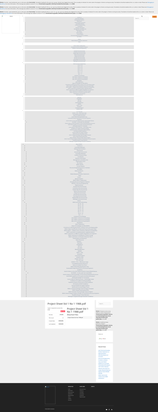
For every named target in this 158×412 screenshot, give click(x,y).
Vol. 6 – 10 (80, 73)
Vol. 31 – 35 (80, 66)
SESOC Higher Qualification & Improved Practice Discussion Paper (80, 85)
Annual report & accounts (80, 22)
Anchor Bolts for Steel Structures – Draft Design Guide (80, 127)
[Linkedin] (112, 409)
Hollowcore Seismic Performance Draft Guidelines (80, 129)
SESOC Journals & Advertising (79, 63)
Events (79, 39)
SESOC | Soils (79, 105)
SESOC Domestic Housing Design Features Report (80, 137)
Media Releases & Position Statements (79, 40)
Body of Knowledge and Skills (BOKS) (80, 83)
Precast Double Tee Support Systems (80, 132)
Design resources (78, 110)
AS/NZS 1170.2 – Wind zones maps (79, 113)
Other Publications (79, 82)
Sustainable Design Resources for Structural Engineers (79, 118)
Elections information (80, 27)
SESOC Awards (79, 32)
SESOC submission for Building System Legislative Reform (80, 88)
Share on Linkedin (102, 336)
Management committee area (80, 29)
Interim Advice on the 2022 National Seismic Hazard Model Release (80, 120)
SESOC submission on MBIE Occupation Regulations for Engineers (80, 89)
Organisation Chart (80, 30)
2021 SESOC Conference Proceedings (80, 78)
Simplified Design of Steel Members (80, 140)
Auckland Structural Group (79, 51)
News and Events (78, 38)
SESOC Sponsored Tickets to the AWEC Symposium (103, 376)
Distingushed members (79, 20)
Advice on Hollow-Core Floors (79, 115)
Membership (70, 393)
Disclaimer (79, 106)
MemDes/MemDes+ (79, 102)
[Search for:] (104, 303)
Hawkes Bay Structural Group (79, 53)
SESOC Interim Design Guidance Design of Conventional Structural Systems (80, 138)
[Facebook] (109, 409)
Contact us (79, 17)
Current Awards (80, 34)
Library (78, 62)
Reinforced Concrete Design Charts (80, 133)
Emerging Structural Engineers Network (79, 47)
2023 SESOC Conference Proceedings (80, 76)
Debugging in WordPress (6, 13)
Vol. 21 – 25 (80, 69)
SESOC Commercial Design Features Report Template (80, 135)
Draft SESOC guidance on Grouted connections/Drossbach (80, 124)
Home (69, 389)
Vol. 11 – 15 (80, 71)
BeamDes (79, 97)
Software (79, 96)
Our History (79, 31)
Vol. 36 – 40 (80, 65)
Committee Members (79, 18)
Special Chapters (78, 44)
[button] (154, 17)
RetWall (79, 104)
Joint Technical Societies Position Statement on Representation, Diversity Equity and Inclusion (104, 353)
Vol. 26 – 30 (80, 67)
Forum (78, 43)
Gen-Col (79, 100)
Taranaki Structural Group (79, 57)
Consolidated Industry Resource (79, 114)
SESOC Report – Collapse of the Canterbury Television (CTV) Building (80, 87)
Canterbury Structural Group (79, 52)
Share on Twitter (105, 336)
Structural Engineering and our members (79, 35)
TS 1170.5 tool (79, 111)
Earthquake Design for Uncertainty (80, 126)
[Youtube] (106, 409)
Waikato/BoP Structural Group (79, 60)
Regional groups (78, 49)
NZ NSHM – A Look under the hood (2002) (80, 122)
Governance (79, 21)
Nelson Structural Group (79, 54)
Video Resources (79, 95)
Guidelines (79, 119)
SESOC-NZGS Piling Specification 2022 (79, 116)
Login (63, 311)
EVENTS (92, 386)
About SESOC (78, 16)
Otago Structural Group (79, 56)
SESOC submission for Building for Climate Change (80, 91)
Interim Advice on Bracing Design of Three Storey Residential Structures (80, 123)
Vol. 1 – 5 (80, 74)
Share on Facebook (99, 336)
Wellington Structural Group (79, 61)
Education (69, 400)
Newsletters (79, 80)
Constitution (80, 26)
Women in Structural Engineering (79, 48)
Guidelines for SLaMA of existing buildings (80, 128)
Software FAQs (79, 109)
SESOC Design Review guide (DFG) (80, 136)
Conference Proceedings (79, 75)
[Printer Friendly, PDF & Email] (102, 339)
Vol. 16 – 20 (80, 70)
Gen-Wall (79, 101)
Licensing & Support (79, 107)
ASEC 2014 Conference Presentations (80, 79)
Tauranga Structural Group (79, 58)
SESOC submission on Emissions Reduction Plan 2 (80, 92)
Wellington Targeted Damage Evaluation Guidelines (80, 141)
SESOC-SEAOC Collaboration (79, 45)
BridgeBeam (79, 98)
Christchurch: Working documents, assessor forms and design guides (80, 84)
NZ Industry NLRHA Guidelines (80, 131)
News (79, 41)
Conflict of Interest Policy (80, 25)
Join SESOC (79, 36)
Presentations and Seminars (79, 93)
